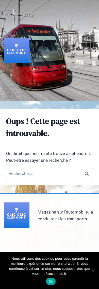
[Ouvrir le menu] (90, 50)
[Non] (92, 270)
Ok (50, 281)
